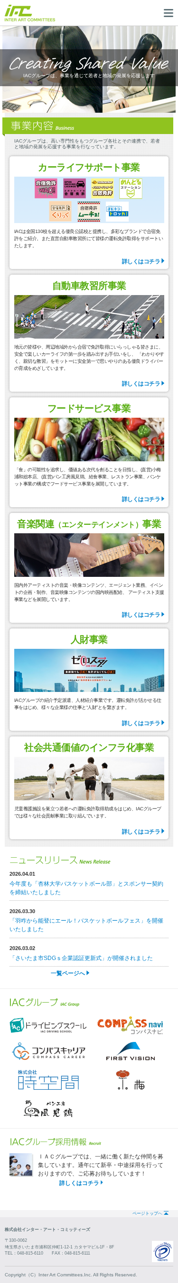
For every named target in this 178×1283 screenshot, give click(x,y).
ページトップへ (147, 1213)
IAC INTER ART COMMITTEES (30, 13)
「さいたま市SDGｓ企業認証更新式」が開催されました (81, 958)
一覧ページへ (68, 973)
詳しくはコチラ (141, 261)
